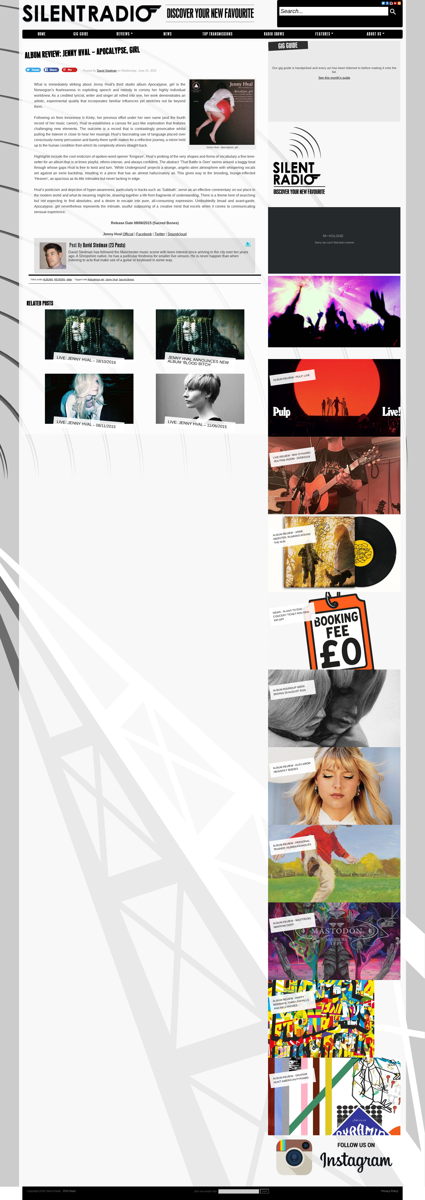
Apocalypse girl (96, 279)
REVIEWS (123, 34)
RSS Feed (69, 1191)
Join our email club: (205, 1191)
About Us (374, 34)
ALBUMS (48, 279)
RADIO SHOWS (274, 34)
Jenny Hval (111, 279)
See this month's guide (334, 77)
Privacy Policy (389, 1191)
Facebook (144, 234)
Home (42, 34)
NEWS (168, 34)
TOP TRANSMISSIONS (218, 34)
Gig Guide (81, 34)
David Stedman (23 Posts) (104, 245)
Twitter (160, 234)
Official (128, 234)
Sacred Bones (126, 279)
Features (322, 34)
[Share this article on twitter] (34, 69)
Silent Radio (147, 15)
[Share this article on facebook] (52, 69)
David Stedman (107, 70)
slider (69, 279)
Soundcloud (177, 234)
